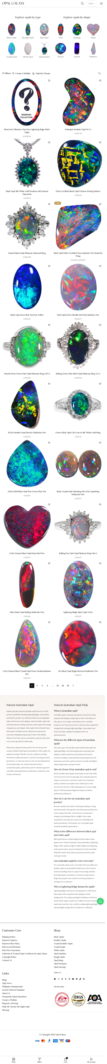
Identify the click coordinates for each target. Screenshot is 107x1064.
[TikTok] (80, 979)
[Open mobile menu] (101, 3)
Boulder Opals (60, 940)
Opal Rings (58, 960)
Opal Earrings (60, 967)
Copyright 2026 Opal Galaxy (53, 1034)
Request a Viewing (10, 1003)
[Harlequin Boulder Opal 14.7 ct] (78, 102)
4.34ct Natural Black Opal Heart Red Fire (26, 553)
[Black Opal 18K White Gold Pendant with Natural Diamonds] (27, 164)
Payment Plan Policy (11, 943)
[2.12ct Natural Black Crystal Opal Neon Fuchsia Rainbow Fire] (27, 643)
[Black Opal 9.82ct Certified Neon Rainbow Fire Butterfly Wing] (78, 225)
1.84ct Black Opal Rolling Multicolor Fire (27, 612)
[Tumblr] (66, 979)
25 (68, 685)
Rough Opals (59, 957)
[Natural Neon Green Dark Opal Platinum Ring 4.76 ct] (27, 346)
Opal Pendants (60, 963)
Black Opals (59, 937)
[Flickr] (84, 979)
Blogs (4, 980)
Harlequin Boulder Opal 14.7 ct (78, 129)
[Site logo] (13, 3)
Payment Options (9, 940)
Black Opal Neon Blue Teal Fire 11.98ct (26, 315)
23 (58, 685)
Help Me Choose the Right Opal (15, 1006)
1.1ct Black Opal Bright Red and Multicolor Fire (78, 671)
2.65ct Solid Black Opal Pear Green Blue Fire (27, 491)
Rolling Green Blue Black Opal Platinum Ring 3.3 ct (78, 373)
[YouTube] (73, 979)
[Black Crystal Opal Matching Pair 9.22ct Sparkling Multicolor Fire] (78, 464)
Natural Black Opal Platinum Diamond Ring (27, 253)
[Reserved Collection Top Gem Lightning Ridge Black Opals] (27, 102)
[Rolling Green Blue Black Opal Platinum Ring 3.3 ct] (78, 346)
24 (63, 685)
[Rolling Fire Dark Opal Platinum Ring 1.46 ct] (78, 526)
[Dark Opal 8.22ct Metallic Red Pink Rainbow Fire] (78, 287)
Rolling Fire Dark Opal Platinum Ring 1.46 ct (78, 553)
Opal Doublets (60, 953)
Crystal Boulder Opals (63, 943)
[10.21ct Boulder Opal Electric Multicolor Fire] (27, 405)
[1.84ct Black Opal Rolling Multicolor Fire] (27, 585)
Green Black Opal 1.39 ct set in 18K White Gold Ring (77, 432)
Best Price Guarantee (11, 950)
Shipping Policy (8, 937)
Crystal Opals (59, 947)
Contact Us (7, 960)
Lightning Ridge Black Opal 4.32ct (78, 612)
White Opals (59, 950)
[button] (49, 80)
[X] (58, 979)
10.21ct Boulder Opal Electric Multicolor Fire (27, 432)
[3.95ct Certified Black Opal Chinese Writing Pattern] (78, 164)
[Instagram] (62, 979)
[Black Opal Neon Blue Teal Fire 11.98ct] (27, 287)
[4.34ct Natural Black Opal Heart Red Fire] (27, 526)
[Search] (82, 3)
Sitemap (5, 1010)
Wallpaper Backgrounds (12, 986)
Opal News (6, 983)
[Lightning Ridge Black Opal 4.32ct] (78, 585)
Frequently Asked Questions (14, 996)
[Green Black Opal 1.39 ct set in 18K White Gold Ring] (78, 405)
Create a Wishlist (9, 1000)
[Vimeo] (77, 979)
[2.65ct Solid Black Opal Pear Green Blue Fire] (27, 464)
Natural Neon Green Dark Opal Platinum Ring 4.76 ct (27, 373)
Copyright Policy (9, 957)
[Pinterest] (69, 979)
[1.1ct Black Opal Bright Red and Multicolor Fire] (78, 643)
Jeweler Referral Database (13, 990)
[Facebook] (55, 979)
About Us (6, 993)
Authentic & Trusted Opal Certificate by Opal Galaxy (24, 953)
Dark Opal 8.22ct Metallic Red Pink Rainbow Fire (78, 315)
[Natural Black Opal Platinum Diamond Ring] (27, 225)
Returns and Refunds (11, 947)
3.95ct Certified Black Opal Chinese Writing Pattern (78, 191)
